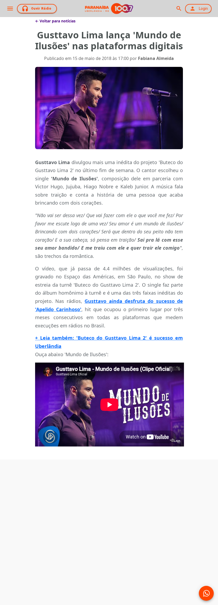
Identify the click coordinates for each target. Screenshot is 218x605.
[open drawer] (10, 8)
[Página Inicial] (109, 8)
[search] (179, 9)
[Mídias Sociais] (206, 593)
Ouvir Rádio (41, 8)
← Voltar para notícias (55, 20)
